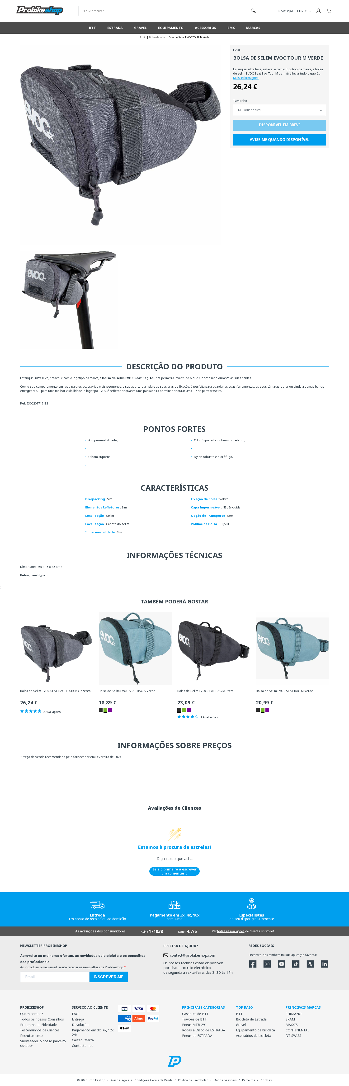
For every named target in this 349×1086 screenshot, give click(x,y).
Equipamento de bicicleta (255, 1030)
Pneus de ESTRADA (197, 1035)
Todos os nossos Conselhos (42, 1019)
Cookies (266, 1080)
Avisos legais (120, 1080)
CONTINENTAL (297, 1030)
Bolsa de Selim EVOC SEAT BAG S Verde (127, 691)
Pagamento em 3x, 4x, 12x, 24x (93, 1032)
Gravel (241, 1024)
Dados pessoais (225, 1080)
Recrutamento (31, 1035)
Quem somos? (31, 1013)
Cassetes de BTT (195, 1013)
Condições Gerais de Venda (154, 1080)
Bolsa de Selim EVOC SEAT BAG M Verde (284, 691)
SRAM (290, 1019)
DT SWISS (293, 1035)
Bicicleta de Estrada (251, 1019)
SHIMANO (294, 1013)
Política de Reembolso (193, 1080)
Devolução (80, 1024)
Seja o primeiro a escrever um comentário (174, 871)
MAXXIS (292, 1024)
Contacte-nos (82, 1045)
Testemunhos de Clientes (40, 1030)
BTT (239, 1013)
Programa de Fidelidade (38, 1024)
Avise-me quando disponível (279, 139)
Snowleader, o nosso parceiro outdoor (43, 1043)
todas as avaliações (231, 931)
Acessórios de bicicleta (253, 1035)
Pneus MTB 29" (194, 1024)
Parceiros (248, 1080)
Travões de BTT (194, 1019)
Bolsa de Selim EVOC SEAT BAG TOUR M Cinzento (55, 691)
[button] (329, 11)
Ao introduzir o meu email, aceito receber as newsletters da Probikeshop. (72, 967)
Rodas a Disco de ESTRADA (203, 1030)
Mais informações (246, 77)
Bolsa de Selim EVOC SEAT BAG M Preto (205, 691)
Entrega (78, 1019)
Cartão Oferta (83, 1040)
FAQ (75, 1013)
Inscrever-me (108, 977)
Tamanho (240, 101)
